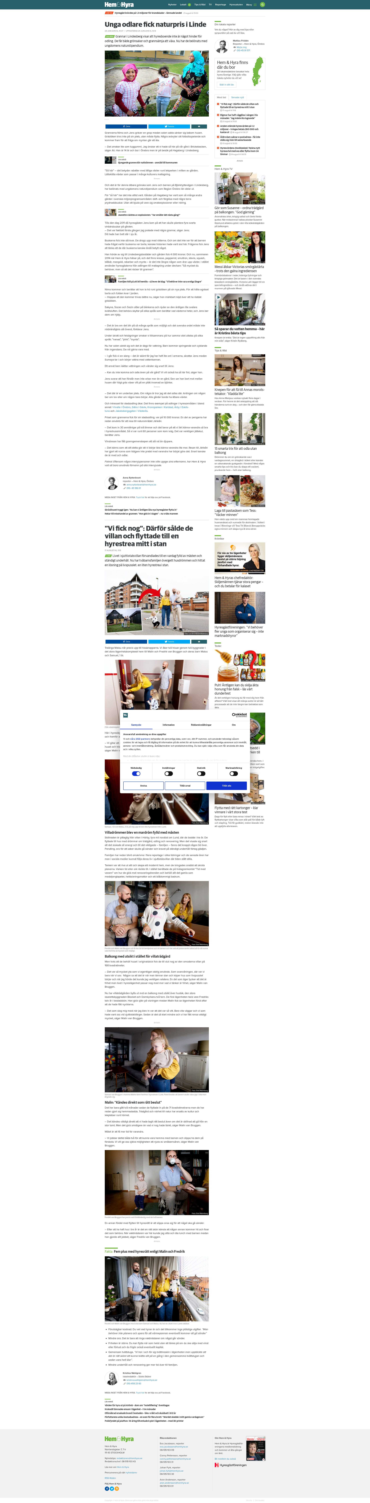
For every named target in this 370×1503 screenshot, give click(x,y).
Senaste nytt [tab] (237, 97)
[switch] (169, 773)
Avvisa (143, 785)
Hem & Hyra (123, 1467)
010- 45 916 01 (134, 488)
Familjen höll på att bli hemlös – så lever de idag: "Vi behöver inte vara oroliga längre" (160, 282)
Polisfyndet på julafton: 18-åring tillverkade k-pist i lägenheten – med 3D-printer (144, 1421)
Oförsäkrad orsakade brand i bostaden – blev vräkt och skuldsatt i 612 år (140, 1413)
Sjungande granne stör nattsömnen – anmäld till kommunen (147, 163)
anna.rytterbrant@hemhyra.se (141, 484)
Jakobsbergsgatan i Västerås (131, 411)
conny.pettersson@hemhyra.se (175, 1458)
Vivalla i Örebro (122, 407)
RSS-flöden (110, 1478)
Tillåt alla (226, 785)
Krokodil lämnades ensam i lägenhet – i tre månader (130, 1409)
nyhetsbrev (131, 1472)
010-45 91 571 (243, 50)
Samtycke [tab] (136, 725)
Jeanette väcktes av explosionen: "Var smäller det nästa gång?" (149, 215)
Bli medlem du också (225, 1458)
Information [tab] (169, 725)
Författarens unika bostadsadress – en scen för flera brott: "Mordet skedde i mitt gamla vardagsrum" (154, 1417)
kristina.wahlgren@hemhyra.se (142, 1380)
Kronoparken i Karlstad (160, 407)
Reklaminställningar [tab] (201, 725)
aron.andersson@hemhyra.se (174, 1482)
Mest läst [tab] (221, 97)
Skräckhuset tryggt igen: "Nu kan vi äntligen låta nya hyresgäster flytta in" (141, 510)
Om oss (249, 1500)
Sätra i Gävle (139, 407)
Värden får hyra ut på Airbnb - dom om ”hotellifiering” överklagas (137, 1405)
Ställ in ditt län (227, 84)
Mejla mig (242, 47)
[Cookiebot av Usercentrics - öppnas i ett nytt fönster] (234, 715)
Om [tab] (234, 725)
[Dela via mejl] (199, 127)
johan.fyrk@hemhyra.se (171, 1470)
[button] (185, 4)
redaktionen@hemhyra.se (129, 1458)
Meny (249, 4)
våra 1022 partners (140, 739)
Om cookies (259, 1500)
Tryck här (140, 497)
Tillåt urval (185, 785)
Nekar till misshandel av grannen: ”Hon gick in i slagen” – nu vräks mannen (141, 514)
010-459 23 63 (134, 1383)
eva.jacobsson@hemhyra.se (174, 1446)
